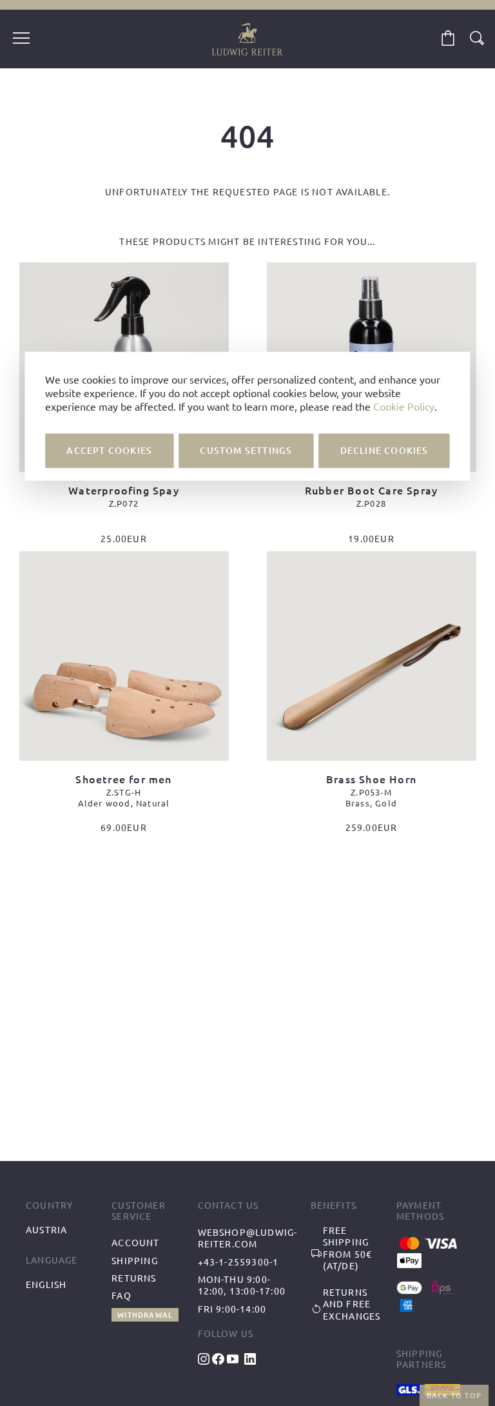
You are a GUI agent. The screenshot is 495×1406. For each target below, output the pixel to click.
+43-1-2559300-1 (238, 1261)
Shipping (135, 1260)
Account (135, 1242)
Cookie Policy (403, 406)
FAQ (121, 1295)
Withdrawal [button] (145, 1314)
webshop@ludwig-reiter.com (248, 1238)
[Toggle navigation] (21, 39)
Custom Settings (246, 450)
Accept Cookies (109, 450)
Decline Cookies (384, 450)
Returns (134, 1278)
